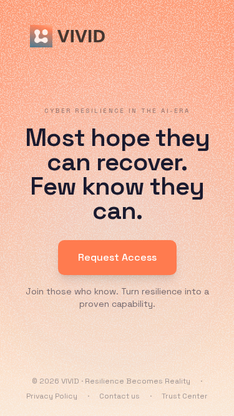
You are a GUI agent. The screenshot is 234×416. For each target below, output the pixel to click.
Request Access (117, 257)
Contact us (119, 396)
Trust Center (185, 396)
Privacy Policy (51, 396)
